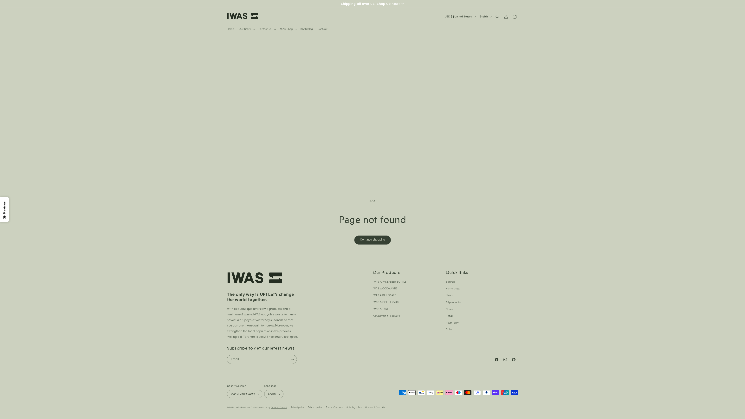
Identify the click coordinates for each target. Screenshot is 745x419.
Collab (450, 329)
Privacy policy (315, 407)
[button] (246, 29)
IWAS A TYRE (381, 309)
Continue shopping (372, 239)
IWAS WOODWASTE (385, 288)
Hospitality (452, 323)
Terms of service (334, 407)
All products (453, 302)
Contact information (375, 407)
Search (450, 282)
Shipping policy (354, 407)
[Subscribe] (292, 359)
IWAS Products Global (247, 408)
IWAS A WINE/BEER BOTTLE (389, 282)
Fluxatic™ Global (279, 408)
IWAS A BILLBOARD (385, 295)
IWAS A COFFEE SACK (386, 302)
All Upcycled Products (386, 316)
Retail (449, 316)
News (449, 295)
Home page (453, 288)
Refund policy (297, 407)
